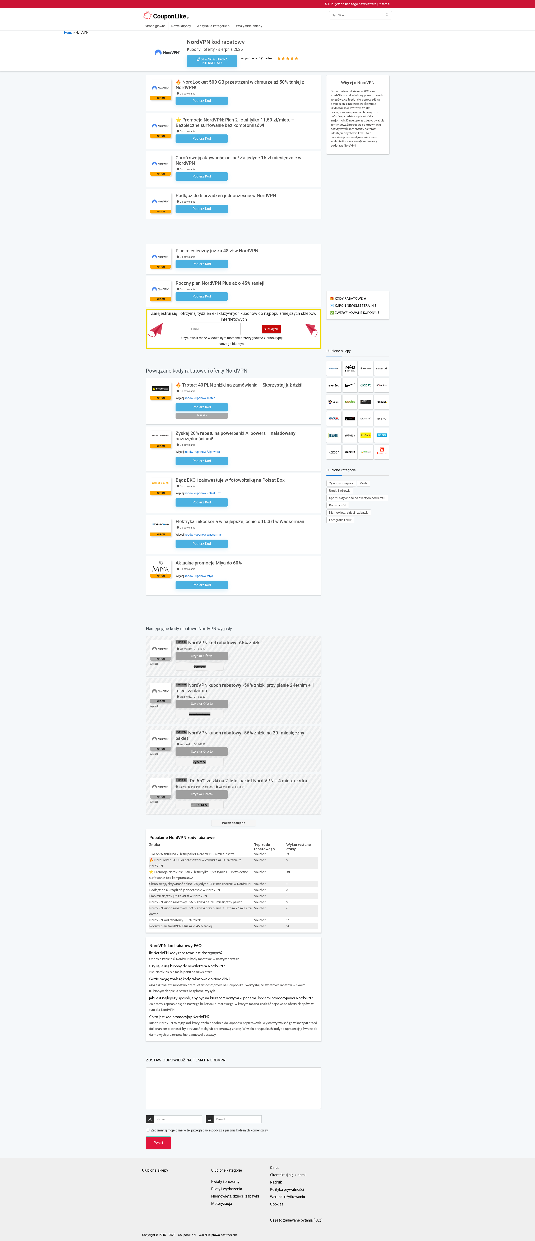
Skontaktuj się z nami (288, 1175)
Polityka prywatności (287, 1189)
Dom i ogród (337, 505)
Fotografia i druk (340, 520)
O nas (274, 1167)
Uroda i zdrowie (339, 491)
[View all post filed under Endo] (333, 385)
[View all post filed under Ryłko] (381, 418)
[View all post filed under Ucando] (333, 435)
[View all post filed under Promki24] (381, 385)
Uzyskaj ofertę (202, 656)
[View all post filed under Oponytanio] (333, 368)
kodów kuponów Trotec (200, 398)
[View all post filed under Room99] (350, 435)
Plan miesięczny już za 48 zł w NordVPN (217, 250)
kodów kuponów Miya (199, 576)
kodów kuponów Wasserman (204, 534)
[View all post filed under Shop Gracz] (365, 368)
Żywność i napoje (341, 483)
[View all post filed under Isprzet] (381, 402)
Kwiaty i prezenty (225, 1181)
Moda (363, 483)
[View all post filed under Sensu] (350, 452)
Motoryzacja (221, 1203)
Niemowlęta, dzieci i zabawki (348, 513)
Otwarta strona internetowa (214, 61)
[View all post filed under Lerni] (333, 402)
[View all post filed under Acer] (365, 385)
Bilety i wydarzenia (226, 1189)
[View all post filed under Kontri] (381, 452)
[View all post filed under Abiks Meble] (365, 452)
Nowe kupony (181, 26)
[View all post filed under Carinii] (365, 418)
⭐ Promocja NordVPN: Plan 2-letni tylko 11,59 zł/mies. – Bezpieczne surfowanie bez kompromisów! (235, 122)
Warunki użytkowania (287, 1197)
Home (68, 32)
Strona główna (155, 26)
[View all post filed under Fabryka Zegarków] (365, 402)
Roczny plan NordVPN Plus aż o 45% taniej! (220, 283)
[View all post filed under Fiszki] (381, 435)
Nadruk (276, 1182)
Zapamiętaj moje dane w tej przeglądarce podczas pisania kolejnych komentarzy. (209, 1130)
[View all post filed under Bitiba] (365, 435)
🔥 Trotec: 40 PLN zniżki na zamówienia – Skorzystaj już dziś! (239, 385)
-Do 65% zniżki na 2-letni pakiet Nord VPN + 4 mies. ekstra (247, 780)
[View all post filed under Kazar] (333, 452)
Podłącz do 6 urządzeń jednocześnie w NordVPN (226, 195)
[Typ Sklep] (387, 15)
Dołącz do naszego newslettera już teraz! (359, 4)
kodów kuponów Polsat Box (203, 493)
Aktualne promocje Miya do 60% (209, 563)
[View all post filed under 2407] (333, 418)
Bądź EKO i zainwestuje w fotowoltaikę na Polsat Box (230, 480)
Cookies (277, 1204)
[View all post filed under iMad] (350, 368)
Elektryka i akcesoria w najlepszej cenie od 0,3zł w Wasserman (240, 521)
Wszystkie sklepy (249, 26)
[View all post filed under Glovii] (350, 418)
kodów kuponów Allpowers (202, 451)
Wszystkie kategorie (212, 26)
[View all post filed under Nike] (350, 385)
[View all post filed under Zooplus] (350, 402)
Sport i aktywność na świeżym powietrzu (357, 498)
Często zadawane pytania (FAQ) (296, 1220)
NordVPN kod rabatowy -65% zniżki (224, 642)
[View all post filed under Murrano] (381, 368)
